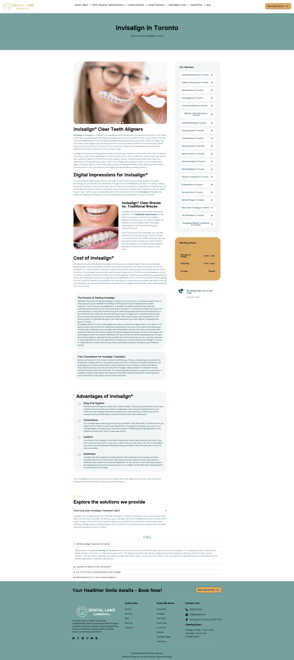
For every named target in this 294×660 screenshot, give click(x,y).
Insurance (103, 5)
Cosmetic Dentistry (136, 5)
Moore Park (162, 623)
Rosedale (161, 614)
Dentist (78, 5)
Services (141, 36)
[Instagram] (87, 638)
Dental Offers (196, 5)
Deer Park (161, 618)
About (85, 5)
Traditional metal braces (145, 214)
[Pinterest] (96, 638)
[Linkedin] (83, 638)
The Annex (161, 641)
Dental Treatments (156, 5)
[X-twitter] (78, 638)
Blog (209, 5)
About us (128, 623)
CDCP (94, 5)
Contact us (129, 627)
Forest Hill (161, 627)
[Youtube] (92, 638)
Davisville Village (163, 637)
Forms (183, 5)
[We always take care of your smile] (180, 291)
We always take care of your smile (200, 292)
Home (133, 36)
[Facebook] (73, 638)
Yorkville (160, 632)
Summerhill (161, 609)
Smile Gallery (174, 5)
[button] (117, 122)
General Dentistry (116, 5)
